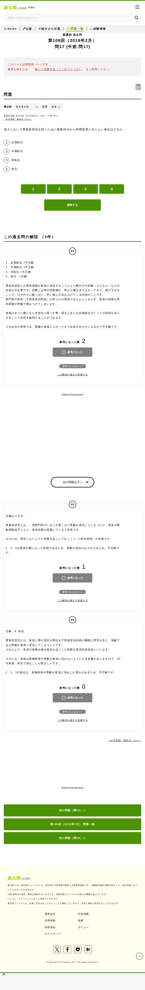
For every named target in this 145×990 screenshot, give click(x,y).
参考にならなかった (72, 366)
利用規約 (50, 927)
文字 (45, 106)
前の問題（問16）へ (72, 810)
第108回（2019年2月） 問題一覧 (72, 824)
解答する (72, 204)
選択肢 (8, 106)
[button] (4, 974)
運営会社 (50, 913)
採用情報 (50, 920)
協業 (81, 920)
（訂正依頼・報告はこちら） (18, 119)
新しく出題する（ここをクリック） (58, 69)
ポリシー (83, 927)
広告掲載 (83, 913)
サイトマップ (53, 933)
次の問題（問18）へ (72, 837)
